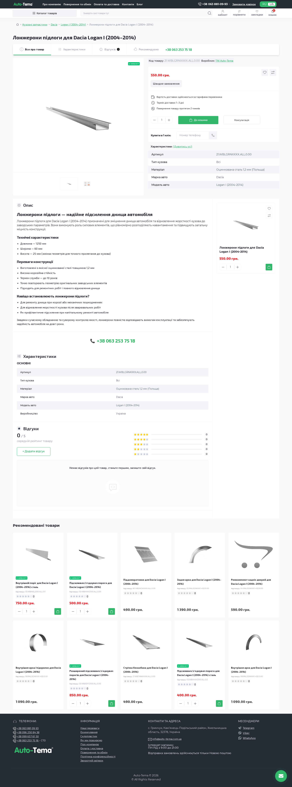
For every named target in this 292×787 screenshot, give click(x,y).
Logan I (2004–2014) (73, 24)
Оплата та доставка (106, 4)
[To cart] (269, 267)
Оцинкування (89, 732)
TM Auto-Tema (224, 60)
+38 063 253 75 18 (178, 49)
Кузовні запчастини (34, 24)
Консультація (241, 120)
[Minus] (154, 120)
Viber (246, 732)
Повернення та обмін (77, 4)
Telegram (248, 727)
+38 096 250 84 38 (28, 732)
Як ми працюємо (91, 740)
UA (272, 4)
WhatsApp (249, 738)
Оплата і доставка (91, 748)
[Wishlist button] (264, 72)
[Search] (209, 13)
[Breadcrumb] (17, 24)
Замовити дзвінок (244, 4)
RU (264, 4)
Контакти (128, 4)
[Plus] (169, 120)
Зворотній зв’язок (91, 760)
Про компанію (52, 4)
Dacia (54, 24)
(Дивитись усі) (182, 146)
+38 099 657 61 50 (28, 736)
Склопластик (88, 736)
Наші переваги (89, 728)
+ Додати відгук (33, 451)
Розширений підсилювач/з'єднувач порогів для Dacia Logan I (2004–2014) (91, 674)
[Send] (213, 135)
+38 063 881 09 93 (28, 728)
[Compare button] (273, 72)
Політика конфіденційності (97, 756)
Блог (140, 4)
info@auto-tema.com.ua (166, 738)
